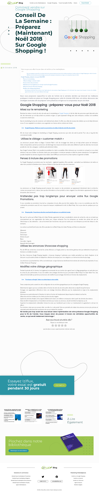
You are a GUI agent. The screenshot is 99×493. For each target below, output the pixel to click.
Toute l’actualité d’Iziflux (65, 3)
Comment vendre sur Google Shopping (30, 8)
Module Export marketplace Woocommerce (21, 480)
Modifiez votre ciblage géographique (31, 88)
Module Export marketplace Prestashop (21, 476)
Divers (75, 3)
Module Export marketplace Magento (21, 478)
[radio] (52, 325)
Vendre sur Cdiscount (78, 480)
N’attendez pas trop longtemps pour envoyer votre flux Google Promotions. (40, 84)
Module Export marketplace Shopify (21, 482)
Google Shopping (52, 3)
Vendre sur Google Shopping (78, 476)
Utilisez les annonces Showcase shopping (32, 86)
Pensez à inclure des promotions (30, 82)
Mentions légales (78, 484)
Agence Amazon (78, 482)
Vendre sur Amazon (78, 478)
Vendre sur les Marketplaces (38, 3)
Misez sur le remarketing (28, 79)
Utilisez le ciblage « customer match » (31, 80)
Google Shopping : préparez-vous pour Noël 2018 (33, 77)
